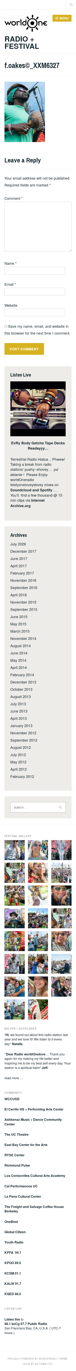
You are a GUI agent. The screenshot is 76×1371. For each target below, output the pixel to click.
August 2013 (20, 696)
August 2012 (20, 747)
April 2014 (18, 667)
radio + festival (21, 42)
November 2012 (23, 732)
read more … (13, 1078)
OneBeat (11, 1221)
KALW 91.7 (12, 1283)
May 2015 (18, 623)
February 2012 (22, 776)
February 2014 (22, 674)
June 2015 (18, 616)
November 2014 (23, 638)
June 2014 (18, 652)
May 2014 (18, 660)
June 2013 (18, 711)
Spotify (46, 490)
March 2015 (20, 631)
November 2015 (23, 602)
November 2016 (23, 580)
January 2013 (21, 725)
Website (10, 305)
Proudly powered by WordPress (32, 1359)
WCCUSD (11, 1099)
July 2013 (18, 703)
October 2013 (21, 689)
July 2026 (18, 543)
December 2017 (23, 551)
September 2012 (23, 740)
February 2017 (22, 573)
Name (10, 263)
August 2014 (20, 645)
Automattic (44, 1364)
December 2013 (23, 681)
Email (10, 284)
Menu (64, 18)
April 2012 (18, 769)
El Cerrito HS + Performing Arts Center (33, 1109)
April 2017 (18, 565)
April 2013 (18, 718)
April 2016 (18, 594)
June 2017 (18, 558)
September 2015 (23, 609)
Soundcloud (20, 490)
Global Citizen (15, 1232)
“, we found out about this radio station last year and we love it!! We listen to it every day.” (36, 1039)
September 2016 (23, 587)
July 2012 (18, 754)
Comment (13, 198)
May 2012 (18, 761)
